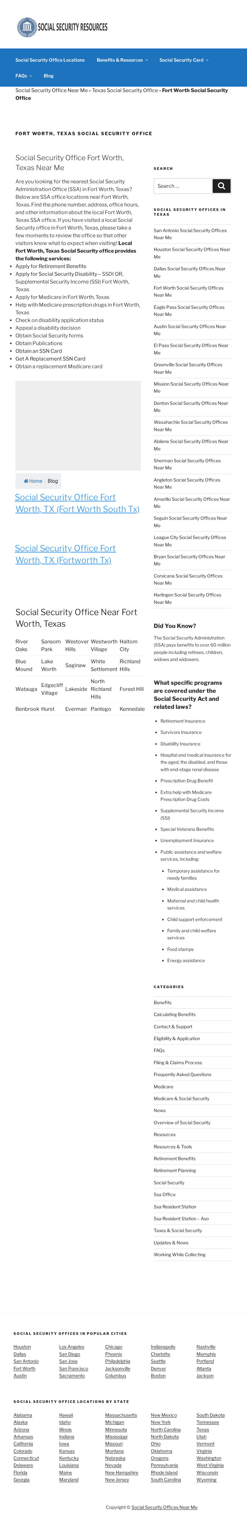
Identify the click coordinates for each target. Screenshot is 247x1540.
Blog (49, 75)
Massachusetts (121, 1415)
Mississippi (116, 1436)
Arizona (21, 1429)
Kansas (67, 1451)
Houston (22, 1346)
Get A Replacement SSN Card (50, 359)
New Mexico (164, 1415)
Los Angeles (71, 1346)
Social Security (169, 1182)
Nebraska (115, 1458)
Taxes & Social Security (178, 1230)
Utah (201, 1436)
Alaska (21, 1422)
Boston (158, 1375)
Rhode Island (164, 1472)
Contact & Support (173, 1026)
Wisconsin (207, 1472)
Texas (203, 1429)
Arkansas (23, 1436)
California (23, 1443)
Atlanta (204, 1368)
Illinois (65, 1429)
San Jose (68, 1361)
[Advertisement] (78, 426)
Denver (158, 1368)
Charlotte (160, 1354)
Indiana (66, 1436)
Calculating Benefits (175, 1014)
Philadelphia (117, 1361)
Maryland (68, 1479)
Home (35, 481)
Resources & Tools (173, 1146)
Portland (205, 1361)
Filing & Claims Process (178, 1062)
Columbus (115, 1375)
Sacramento (72, 1375)
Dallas (20, 1354)
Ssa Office (165, 1194)
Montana (114, 1451)
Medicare (163, 1086)
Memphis (206, 1354)
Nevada (113, 1465)
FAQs (21, 75)
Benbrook (27, 709)
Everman (76, 709)
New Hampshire (121, 1472)
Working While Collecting (180, 1254)
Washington (209, 1458)
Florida (20, 1472)
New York (161, 1422)
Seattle (158, 1361)
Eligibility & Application (177, 1038)
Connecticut (26, 1458)
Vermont (206, 1443)
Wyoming (206, 1479)
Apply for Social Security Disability (56, 274)
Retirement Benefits (175, 1158)
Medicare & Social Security (181, 1098)
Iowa (64, 1443)
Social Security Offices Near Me (164, 1507)
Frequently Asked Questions (182, 1074)
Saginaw (75, 665)
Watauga (26, 689)
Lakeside (76, 689)
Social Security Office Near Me (51, 90)
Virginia (204, 1451)
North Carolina (166, 1429)
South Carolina (166, 1479)
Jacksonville (117, 1368)
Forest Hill (132, 689)
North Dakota (165, 1436)
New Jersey (117, 1479)
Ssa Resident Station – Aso (181, 1218)
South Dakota (211, 1415)
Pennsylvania (164, 1465)
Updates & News (171, 1242)
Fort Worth (24, 1368)
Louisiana (69, 1465)
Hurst (47, 709)
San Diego (69, 1354)
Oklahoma (161, 1451)
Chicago (113, 1346)
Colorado (23, 1451)
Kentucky (69, 1458)
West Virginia (210, 1465)
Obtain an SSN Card (38, 351)
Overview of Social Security (182, 1122)
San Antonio (26, 1361)
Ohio (155, 1443)
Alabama (23, 1415)
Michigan (114, 1422)
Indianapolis (163, 1346)
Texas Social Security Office (125, 90)
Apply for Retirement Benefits (50, 266)
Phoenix (113, 1354)
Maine (65, 1472)
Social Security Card (181, 60)
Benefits (162, 1002)
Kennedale (132, 709)
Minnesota (116, 1429)
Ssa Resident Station (175, 1206)
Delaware (23, 1465)
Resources (165, 1134)
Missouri (114, 1443)
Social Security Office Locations (50, 60)
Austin (20, 1375)
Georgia (22, 1479)
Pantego (101, 709)
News (160, 1110)
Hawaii (66, 1415)
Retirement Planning (175, 1170)
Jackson (205, 1375)
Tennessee (208, 1422)
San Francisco (73, 1368)
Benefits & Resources (120, 60)
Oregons (160, 1458)
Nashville (206, 1346)
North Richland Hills (101, 689)
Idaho (65, 1422)
